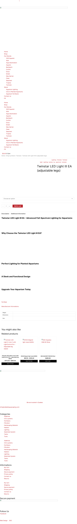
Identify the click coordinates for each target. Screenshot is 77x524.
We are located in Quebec (35, 402)
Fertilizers (7, 421)
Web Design (4, 520)
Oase (7, 78)
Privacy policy (8, 474)
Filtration (7, 423)
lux (54, 162)
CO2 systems (8, 418)
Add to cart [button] (48, 361)
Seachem (9, 80)
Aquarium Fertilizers (12, 94)
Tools (6, 436)
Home (6, 51)
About (6, 87)
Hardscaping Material (11, 425)
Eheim (8, 74)
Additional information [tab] (18, 213)
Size (4, 195)
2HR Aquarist (10, 58)
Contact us (7, 96)
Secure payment (9, 472)
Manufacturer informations (10, 306)
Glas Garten (10, 76)
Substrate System (9, 432)
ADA (7, 60)
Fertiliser (4, 302)
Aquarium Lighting (12, 89)
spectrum (58, 162)
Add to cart (17, 206)
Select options (10, 363)
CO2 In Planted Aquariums (14, 91)
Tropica (8, 83)
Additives (7, 416)
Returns (6, 478)
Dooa (7, 71)
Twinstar (9, 85)
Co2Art (8, 69)
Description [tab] (5, 213)
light (41, 162)
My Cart (6, 467)
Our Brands (7, 56)
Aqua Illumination (11, 62)
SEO (10, 520)
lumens (51, 162)
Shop (5, 54)
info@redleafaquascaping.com (9, 407)
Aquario (8, 65)
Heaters (6, 427)
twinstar (64, 162)
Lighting (54, 160)
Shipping (7, 469)
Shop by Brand (10, 155)
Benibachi (9, 67)
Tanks (6, 434)
